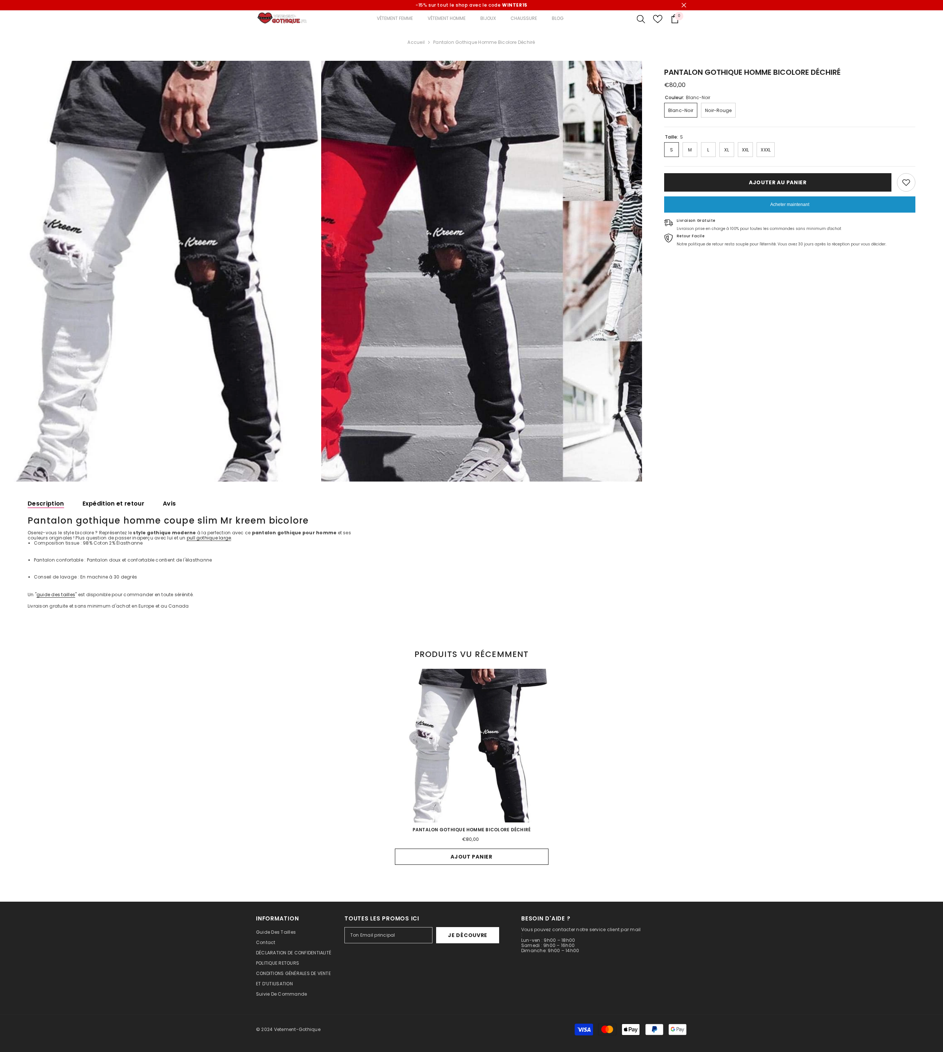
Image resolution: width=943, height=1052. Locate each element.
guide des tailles (55, 594)
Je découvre (467, 935)
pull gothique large (209, 538)
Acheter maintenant (789, 204)
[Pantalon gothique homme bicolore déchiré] (471, 745)
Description (46, 503)
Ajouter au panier (778, 182)
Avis (169, 503)
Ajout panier (471, 856)
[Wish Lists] (657, 19)
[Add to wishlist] (906, 182)
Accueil (416, 42)
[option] (160, 271)
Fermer (684, 5)
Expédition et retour (113, 503)
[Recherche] (641, 18)
